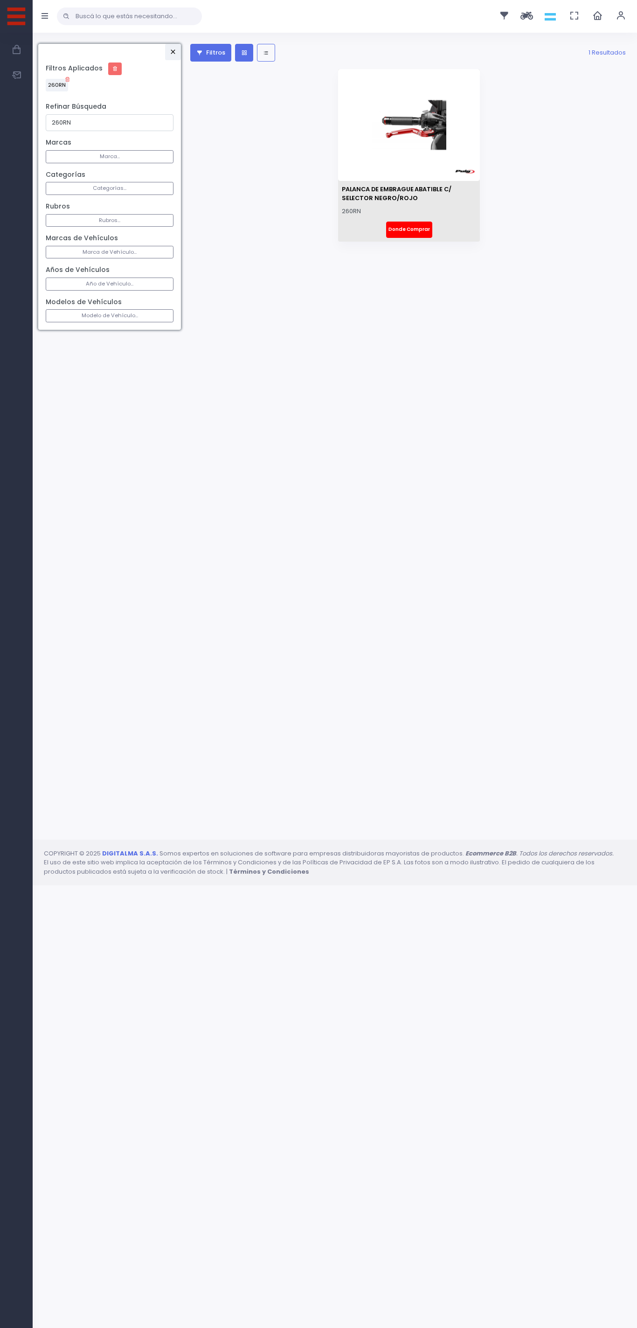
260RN (57, 85)
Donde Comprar (409, 229)
